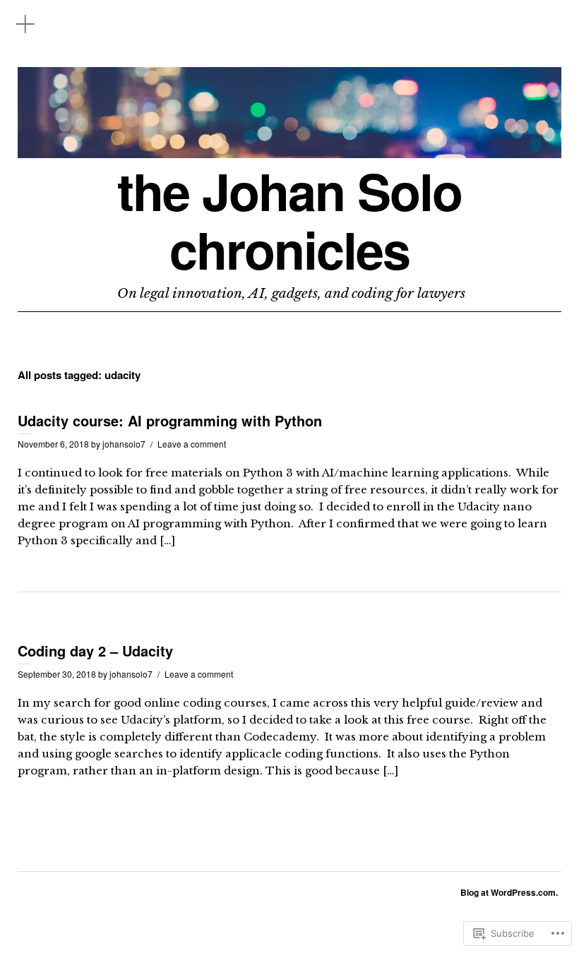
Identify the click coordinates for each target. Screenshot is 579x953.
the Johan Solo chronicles (289, 220)
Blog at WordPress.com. (509, 892)
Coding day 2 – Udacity (95, 650)
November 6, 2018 (53, 444)
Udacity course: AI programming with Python (170, 420)
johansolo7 (123, 444)
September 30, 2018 (57, 674)
